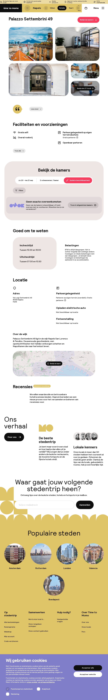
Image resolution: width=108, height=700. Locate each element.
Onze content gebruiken (38, 631)
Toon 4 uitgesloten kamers (81, 205)
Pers (83, 632)
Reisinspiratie (9, 627)
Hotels (62, 8)
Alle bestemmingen (11, 622)
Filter (21, 190)
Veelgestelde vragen (62, 620)
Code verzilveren (11, 641)
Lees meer (35, 109)
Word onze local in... (36, 619)
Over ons (12, 437)
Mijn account (9, 636)
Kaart (71, 8)
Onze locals (86, 627)
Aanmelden (84, 504)
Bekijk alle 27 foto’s (84, 88)
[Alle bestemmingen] (27, 8)
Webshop (7, 632)
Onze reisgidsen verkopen (35, 625)
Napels (37, 8)
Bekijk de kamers (86, 20)
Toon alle (18, 151)
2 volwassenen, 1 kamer (49, 180)
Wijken (52, 8)
